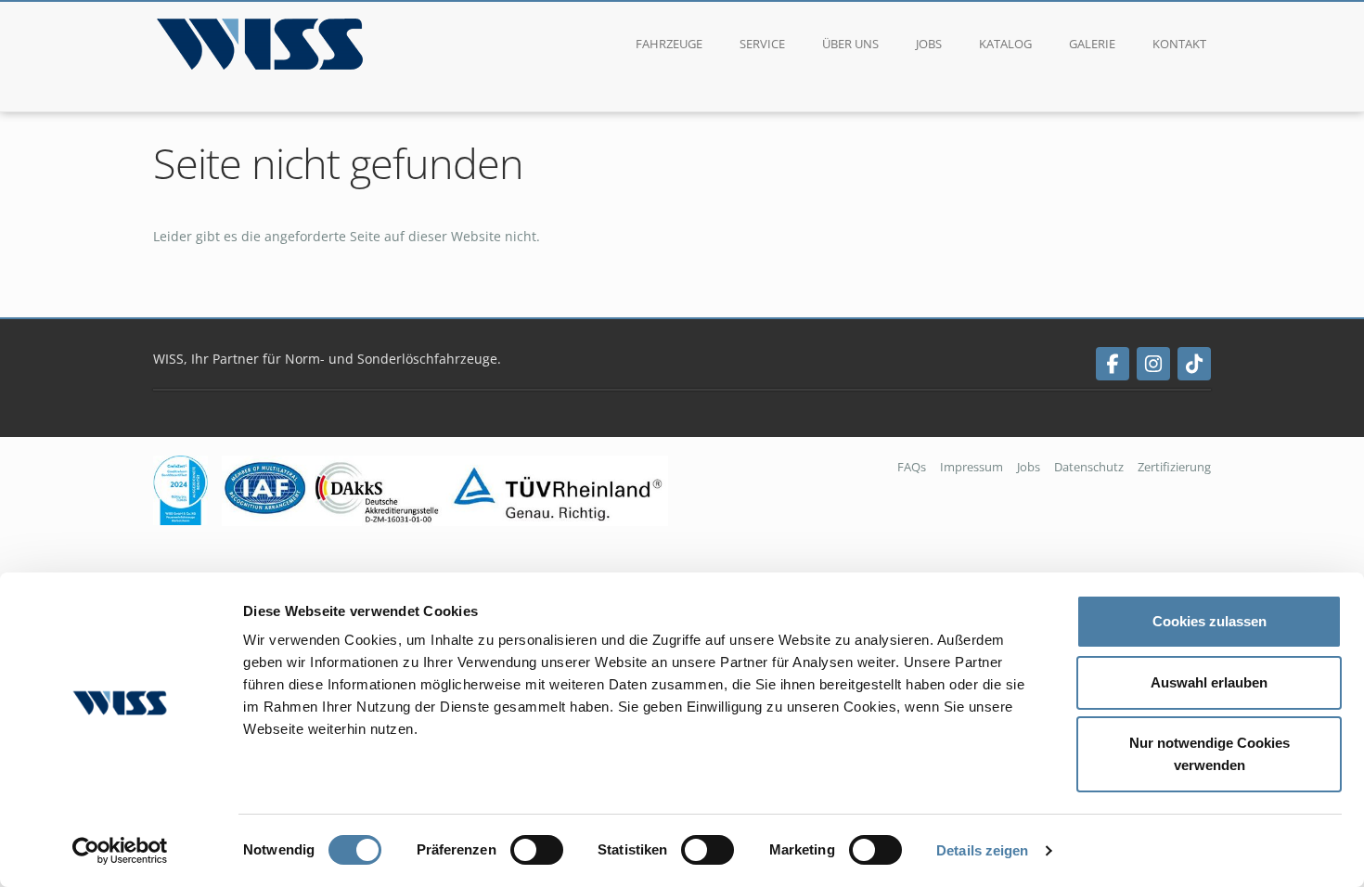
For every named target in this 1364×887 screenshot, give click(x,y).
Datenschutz (1089, 466)
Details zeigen (982, 850)
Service (762, 43)
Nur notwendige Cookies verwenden (1209, 754)
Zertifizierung (1174, 466)
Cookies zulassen (1209, 621)
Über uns (850, 43)
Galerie (1092, 43)
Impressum (971, 466)
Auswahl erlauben (1209, 682)
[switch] (536, 850)
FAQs (911, 466)
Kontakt (1179, 43)
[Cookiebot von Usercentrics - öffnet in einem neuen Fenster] (120, 851)
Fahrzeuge (669, 43)
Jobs (929, 43)
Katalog (1005, 43)
